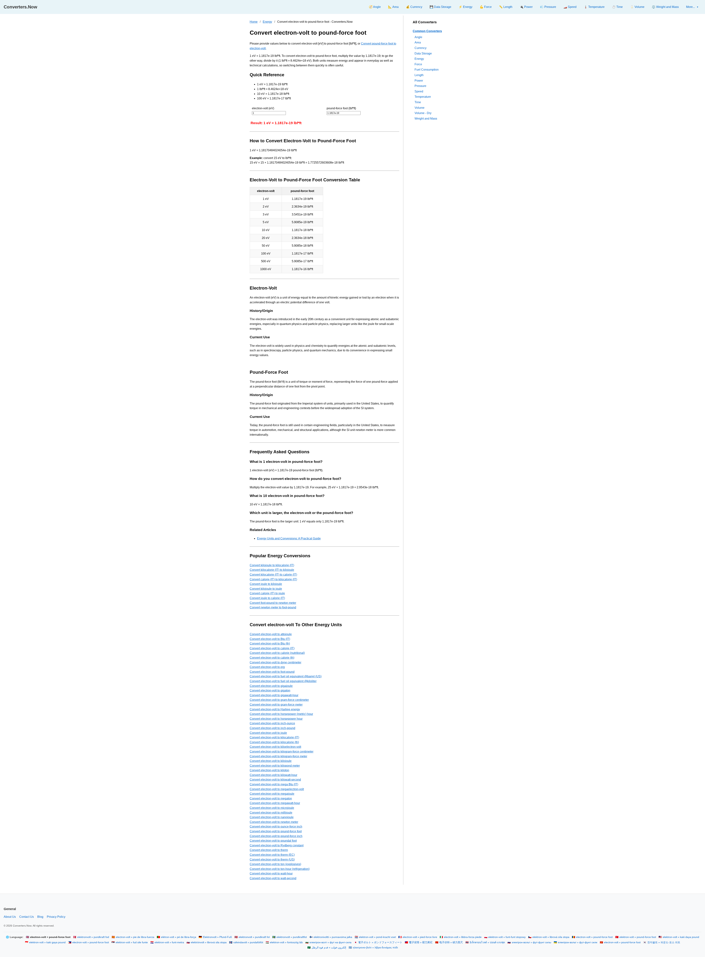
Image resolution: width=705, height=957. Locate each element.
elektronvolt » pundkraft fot (254, 937)
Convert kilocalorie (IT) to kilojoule (272, 569)
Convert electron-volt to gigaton (270, 690)
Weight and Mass (426, 118)
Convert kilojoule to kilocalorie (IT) (272, 565)
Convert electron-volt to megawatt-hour (275, 803)
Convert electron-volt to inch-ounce (272, 723)
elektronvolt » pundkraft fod (93, 937)
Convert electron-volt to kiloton (269, 770)
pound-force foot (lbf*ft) (341, 108)
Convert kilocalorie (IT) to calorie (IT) (273, 574)
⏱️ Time (617, 6)
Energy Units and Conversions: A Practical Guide (289, 538)
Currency (420, 48)
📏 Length (505, 6)
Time (418, 102)
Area (418, 42)
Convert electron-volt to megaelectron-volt (277, 789)
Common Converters (427, 31)
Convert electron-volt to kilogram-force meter (278, 756)
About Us (10, 916)
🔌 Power (526, 6)
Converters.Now (20, 6)
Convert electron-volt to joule (268, 732)
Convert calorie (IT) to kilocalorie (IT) (273, 579)
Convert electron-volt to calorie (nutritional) (277, 652)
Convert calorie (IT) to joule (267, 593)
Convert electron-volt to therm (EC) (272, 854)
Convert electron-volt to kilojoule (271, 760)
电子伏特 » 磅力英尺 (451, 942)
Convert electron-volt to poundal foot (273, 840)
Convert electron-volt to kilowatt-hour (273, 775)
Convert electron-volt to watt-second (273, 878)
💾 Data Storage (440, 6)
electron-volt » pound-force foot (594, 937)
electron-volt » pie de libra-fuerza (135, 937)
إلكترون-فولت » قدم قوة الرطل (329, 947)
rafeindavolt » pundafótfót (248, 942)
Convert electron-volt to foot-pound (272, 671)
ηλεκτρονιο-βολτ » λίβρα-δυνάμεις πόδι (375, 947)
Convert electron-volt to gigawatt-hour (274, 695)
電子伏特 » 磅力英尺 (421, 942)
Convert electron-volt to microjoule (272, 807)
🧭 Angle (375, 6)
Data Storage (423, 53)
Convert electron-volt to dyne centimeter (275, 662)
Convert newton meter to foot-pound (273, 607)
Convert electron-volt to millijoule (271, 812)
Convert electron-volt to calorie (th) (272, 657)
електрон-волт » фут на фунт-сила (330, 942)
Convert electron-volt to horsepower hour (276, 718)
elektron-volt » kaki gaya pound (47, 942)
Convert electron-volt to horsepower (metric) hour (281, 714)
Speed (419, 91)
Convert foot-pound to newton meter (273, 602)
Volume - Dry (423, 113)
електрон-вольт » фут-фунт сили (577, 942)
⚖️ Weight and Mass (665, 6)
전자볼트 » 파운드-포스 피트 (663, 942)
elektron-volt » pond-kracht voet (377, 937)
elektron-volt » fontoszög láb (286, 942)
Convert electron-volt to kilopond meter (275, 765)
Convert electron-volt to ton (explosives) (275, 864)
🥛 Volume (637, 6)
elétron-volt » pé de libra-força (178, 937)
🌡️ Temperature (594, 6)
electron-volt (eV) (263, 108)
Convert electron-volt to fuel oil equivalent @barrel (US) (285, 676)
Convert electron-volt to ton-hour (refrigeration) (280, 868)
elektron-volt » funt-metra (169, 942)
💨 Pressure (548, 6)
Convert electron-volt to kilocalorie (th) (274, 742)
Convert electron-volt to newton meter (274, 822)
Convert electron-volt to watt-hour (271, 873)
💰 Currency (414, 6)
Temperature (423, 96)
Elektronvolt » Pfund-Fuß (217, 937)
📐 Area (393, 6)
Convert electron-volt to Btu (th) (270, 643)
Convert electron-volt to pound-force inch (276, 836)
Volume (419, 107)
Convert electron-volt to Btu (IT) (270, 639)
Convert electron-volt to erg (267, 667)
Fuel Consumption (427, 69)
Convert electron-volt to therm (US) (272, 859)
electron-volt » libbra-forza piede (463, 937)
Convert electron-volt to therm (269, 850)
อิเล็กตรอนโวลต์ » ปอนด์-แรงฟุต (487, 942)
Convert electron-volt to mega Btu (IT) (274, 784)
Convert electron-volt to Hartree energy (275, 709)
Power (419, 80)
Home (254, 21)
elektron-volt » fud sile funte (132, 942)
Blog (40, 916)
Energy (267, 21)
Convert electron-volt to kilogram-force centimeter (281, 751)
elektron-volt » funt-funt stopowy (507, 937)
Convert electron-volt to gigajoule (271, 685)
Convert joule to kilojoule (266, 583)
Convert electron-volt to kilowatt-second (275, 779)
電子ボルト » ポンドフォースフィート (380, 942)
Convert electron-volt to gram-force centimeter (279, 699)
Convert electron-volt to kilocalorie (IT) (274, 737)
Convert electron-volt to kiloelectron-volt (275, 746)
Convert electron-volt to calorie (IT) (272, 648)
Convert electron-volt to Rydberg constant (276, 845)
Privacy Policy (56, 916)
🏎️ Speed (569, 6)
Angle (418, 37)
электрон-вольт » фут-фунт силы (531, 942)
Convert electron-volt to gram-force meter (276, 704)
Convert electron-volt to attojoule (271, 634)
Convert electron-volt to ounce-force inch (276, 826)
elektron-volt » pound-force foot (637, 937)
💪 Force (486, 6)
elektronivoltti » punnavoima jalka (333, 937)
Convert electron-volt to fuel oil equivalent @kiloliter (283, 681)
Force (418, 64)
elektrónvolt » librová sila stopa (209, 942)
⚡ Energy (465, 6)
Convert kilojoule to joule (266, 588)
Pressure (420, 85)
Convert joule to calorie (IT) (267, 598)
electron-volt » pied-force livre (420, 937)
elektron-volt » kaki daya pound (681, 937)
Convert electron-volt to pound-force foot (276, 831)
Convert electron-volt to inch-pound (272, 728)
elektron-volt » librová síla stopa (550, 937)
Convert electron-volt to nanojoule (272, 817)
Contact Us (26, 916)
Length (419, 75)
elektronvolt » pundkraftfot (291, 937)
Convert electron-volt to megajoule (272, 793)
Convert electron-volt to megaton (271, 798)
